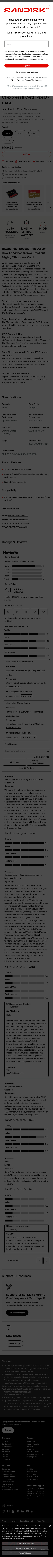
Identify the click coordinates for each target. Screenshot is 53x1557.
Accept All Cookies (25, 1553)
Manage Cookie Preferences (25, 1543)
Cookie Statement (18, 1539)
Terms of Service (31, 80)
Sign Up (27, 66)
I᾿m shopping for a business (27, 72)
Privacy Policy (16, 80)
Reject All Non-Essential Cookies (25, 1548)
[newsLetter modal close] (49, 6)
